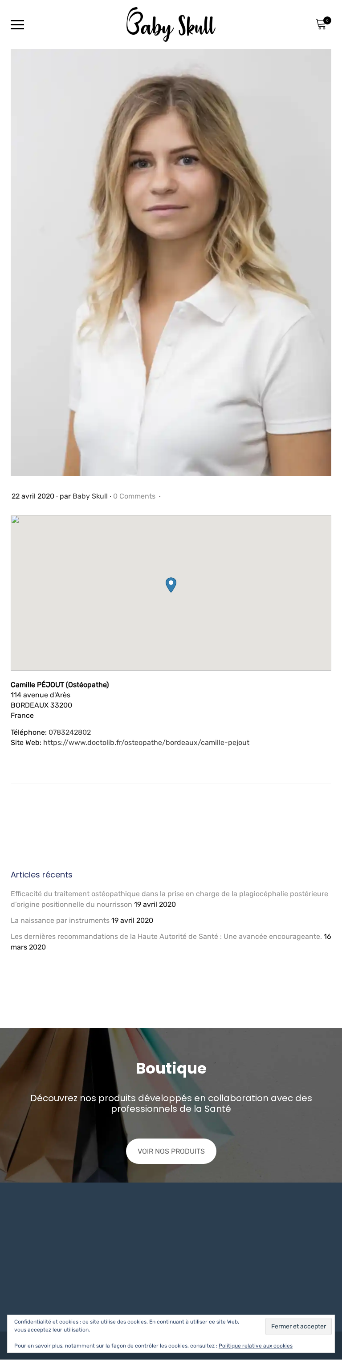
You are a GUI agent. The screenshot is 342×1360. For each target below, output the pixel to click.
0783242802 (70, 732)
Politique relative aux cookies (256, 1346)
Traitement (269, 1293)
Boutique (186, 1283)
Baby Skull (90, 496)
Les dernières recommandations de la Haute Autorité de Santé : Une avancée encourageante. (166, 936)
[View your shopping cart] (321, 24)
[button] (171, 585)
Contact (184, 1253)
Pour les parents (278, 1253)
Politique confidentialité (130, 1253)
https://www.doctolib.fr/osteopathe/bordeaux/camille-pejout (146, 742)
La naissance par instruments (60, 920)
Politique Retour (117, 1268)
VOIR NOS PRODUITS (171, 1151)
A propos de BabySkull (208, 1268)
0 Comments (135, 496)
